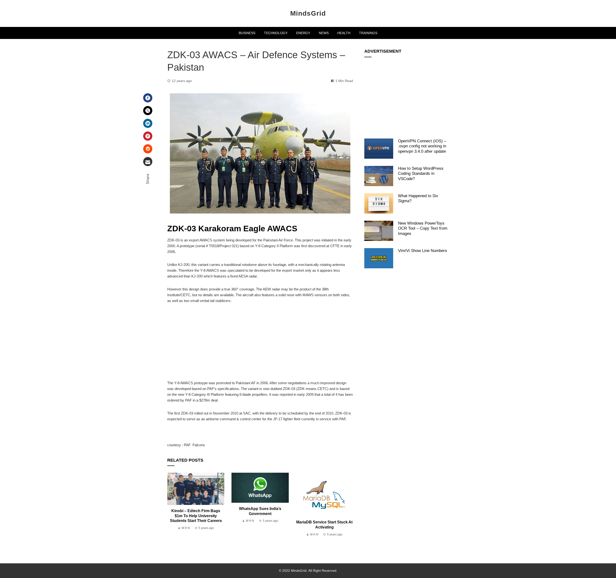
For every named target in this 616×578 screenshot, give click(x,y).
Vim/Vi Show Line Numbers (422, 250)
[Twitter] (147, 110)
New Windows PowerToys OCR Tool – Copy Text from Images (422, 228)
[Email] (147, 161)
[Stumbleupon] (147, 148)
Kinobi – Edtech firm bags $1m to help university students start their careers (196, 516)
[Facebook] (147, 97)
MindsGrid (308, 13)
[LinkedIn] (147, 123)
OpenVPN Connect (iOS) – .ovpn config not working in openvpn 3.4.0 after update (422, 146)
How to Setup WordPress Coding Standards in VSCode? (420, 173)
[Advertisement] (260, 344)
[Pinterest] (147, 136)
